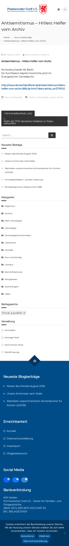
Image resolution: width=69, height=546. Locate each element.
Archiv (32, 97)
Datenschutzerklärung (20, 438)
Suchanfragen (12, 286)
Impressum (13, 446)
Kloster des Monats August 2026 (21, 153)
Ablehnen (44, 536)
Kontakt (11, 431)
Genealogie (42, 97)
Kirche (60, 97)
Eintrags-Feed (12, 337)
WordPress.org (12, 352)
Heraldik (9, 250)
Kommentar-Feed (14, 345)
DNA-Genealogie (13, 220)
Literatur (9, 264)
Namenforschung (13, 272)
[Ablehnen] (64, 533)
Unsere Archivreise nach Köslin (20, 161)
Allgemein (10, 206)
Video (7, 294)
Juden (53, 97)
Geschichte (10, 242)
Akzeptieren (27, 536)
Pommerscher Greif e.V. (37, 54)
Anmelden (10, 330)
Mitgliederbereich (17, 453)
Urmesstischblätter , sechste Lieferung (24, 179)
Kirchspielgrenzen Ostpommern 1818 (23, 187)
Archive (8, 213)
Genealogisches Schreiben (18, 235)
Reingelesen (11, 279)
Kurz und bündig (23, 37)
